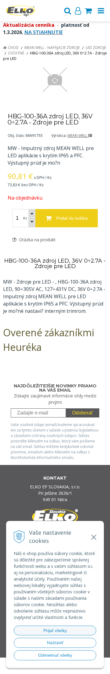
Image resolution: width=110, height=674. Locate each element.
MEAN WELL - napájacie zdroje (52, 47)
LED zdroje (96, 47)
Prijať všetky (55, 630)
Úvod (13, 47)
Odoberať (82, 412)
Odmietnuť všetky (55, 655)
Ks (25, 218)
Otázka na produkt (37, 240)
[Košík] (88, 10)
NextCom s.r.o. (67, 668)
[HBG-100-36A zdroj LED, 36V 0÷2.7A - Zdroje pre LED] (55, 80)
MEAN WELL (78, 135)
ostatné (16, 53)
